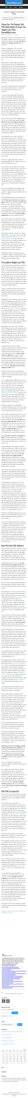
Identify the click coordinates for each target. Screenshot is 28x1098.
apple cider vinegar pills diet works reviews (11, 1031)
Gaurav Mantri (14, 1094)
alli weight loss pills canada (7, 1044)
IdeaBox (14, 1095)
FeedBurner (11, 1016)
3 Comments (16, 34)
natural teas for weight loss (13, 308)
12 (13, 1056)
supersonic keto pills (6, 1034)
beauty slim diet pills (6, 1037)
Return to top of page (14, 1092)
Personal (16, 911)
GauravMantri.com (14, 2)
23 (3, 1060)
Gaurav (10, 34)
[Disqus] (14, 934)
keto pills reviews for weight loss (16, 814)
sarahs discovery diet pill (7, 1041)
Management (10, 911)
